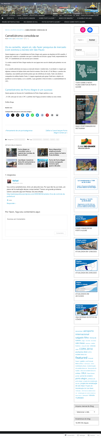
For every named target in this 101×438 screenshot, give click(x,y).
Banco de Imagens (66, 18)
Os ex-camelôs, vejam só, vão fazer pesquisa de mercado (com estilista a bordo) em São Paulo (35, 48)
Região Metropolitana (11, 22)
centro (52, 139)
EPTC (90, 352)
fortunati (90, 358)
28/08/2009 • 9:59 (17, 183)
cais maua (80, 343)
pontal (77, 376)
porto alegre (81, 378)
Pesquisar (78, 50)
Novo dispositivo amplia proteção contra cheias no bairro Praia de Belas (57, 152)
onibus (77, 373)
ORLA (83, 373)
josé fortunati (89, 361)
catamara (87, 343)
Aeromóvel (78, 331)
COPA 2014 (86, 348)
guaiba (82, 361)
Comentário (60, 233)
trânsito (92, 395)
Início (7, 30)
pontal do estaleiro (86, 376)
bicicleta (88, 340)
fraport (77, 361)
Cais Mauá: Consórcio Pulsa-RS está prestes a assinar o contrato (26, 162)
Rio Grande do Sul (31, 22)
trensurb (85, 395)
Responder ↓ (11, 203)
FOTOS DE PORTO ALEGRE (51, 22)
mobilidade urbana (80, 366)
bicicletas (93, 340)
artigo (83, 340)
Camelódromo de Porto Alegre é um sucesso (28, 89)
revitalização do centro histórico (87, 393)
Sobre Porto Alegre (46, 18)
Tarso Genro (78, 395)
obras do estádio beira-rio (88, 370)
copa (76, 349)
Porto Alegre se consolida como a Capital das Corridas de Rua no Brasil (26, 152)
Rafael (15, 180)
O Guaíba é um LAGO (84, 18)
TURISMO (79, 398)
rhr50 (10, 38)
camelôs (45, 139)
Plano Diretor (91, 373)
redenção (78, 390)
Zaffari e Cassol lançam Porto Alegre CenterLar (56, 131)
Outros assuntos (17, 30)
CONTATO (10, 18)
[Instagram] (83, 30)
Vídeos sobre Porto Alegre (74, 22)
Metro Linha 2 (79, 363)
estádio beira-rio (81, 354)
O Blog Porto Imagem (26, 18)
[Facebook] (90, 30)
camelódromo (37, 139)
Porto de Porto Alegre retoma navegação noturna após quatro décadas (57, 163)
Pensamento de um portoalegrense (19, 130)
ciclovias (93, 346)
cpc (58, 139)
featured (81, 358)
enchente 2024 (81, 352)
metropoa (87, 363)
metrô (92, 363)
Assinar (92, 40)
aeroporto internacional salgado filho (84, 334)
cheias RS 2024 (85, 346)
